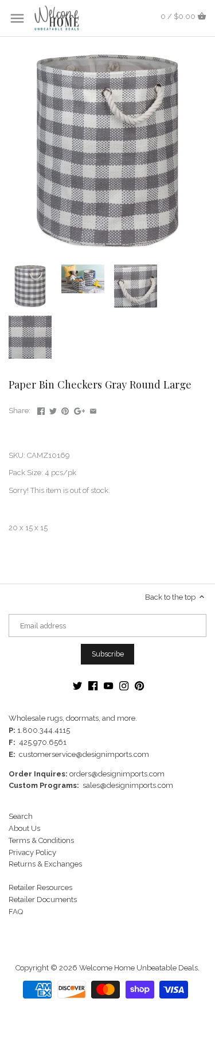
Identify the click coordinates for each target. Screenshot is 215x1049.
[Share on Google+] (79, 409)
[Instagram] (123, 686)
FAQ (16, 911)
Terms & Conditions (41, 840)
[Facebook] (92, 686)
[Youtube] (108, 686)
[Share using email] (93, 409)
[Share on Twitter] (53, 409)
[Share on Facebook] (41, 409)
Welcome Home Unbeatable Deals (138, 967)
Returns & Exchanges (45, 864)
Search (21, 816)
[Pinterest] (139, 686)
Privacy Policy (32, 852)
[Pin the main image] (65, 409)
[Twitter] (77, 686)
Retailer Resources (40, 887)
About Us (24, 828)
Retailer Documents (43, 899)
